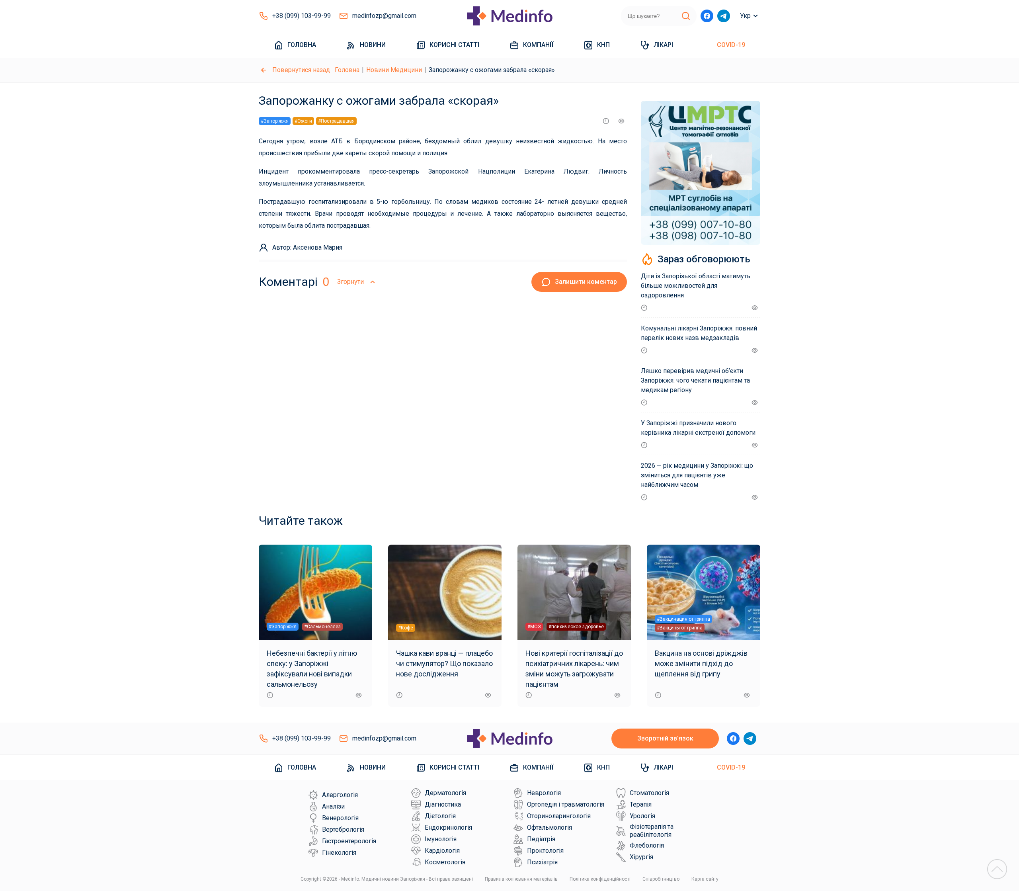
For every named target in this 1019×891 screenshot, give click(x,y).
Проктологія (545, 850)
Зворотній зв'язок (665, 738)
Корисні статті (454, 45)
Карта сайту (704, 879)
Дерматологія (445, 793)
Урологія (642, 816)
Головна (301, 45)
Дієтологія (440, 816)
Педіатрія (541, 839)
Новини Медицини (394, 70)
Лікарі (663, 45)
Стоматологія (649, 793)
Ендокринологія (448, 827)
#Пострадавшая (336, 121)
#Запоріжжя (275, 121)
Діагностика (443, 804)
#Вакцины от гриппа (680, 628)
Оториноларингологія (559, 816)
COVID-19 (731, 45)
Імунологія (441, 839)
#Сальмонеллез (322, 626)
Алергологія (340, 795)
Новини (373, 45)
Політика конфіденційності (600, 879)
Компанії (538, 45)
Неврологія (544, 793)
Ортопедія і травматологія (565, 804)
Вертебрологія (343, 829)
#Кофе (405, 628)
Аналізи (333, 806)
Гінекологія (339, 852)
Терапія (641, 804)
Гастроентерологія (349, 841)
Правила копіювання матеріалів (521, 879)
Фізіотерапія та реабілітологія (651, 830)
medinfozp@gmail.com (384, 16)
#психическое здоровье (576, 626)
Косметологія (445, 862)
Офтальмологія (549, 827)
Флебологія (647, 845)
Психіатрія (542, 862)
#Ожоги (303, 121)
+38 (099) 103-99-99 (301, 16)
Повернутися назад (301, 70)
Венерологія (340, 818)
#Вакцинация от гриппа (683, 619)
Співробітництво (660, 879)
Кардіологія (442, 850)
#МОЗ (534, 626)
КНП (603, 45)
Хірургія (641, 857)
